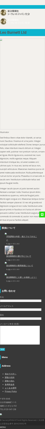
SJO (9, 244)
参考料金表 (9, 384)
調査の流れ (9, 381)
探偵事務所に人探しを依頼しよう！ (21, 277)
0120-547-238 (6, 6)
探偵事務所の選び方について (18, 256)
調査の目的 (9, 377)
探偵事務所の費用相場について (19, 265)
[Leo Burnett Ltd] (22, 128)
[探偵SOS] (1, 414)
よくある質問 (10, 388)
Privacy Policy (11, 391)
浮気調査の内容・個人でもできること (21, 238)
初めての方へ (10, 374)
